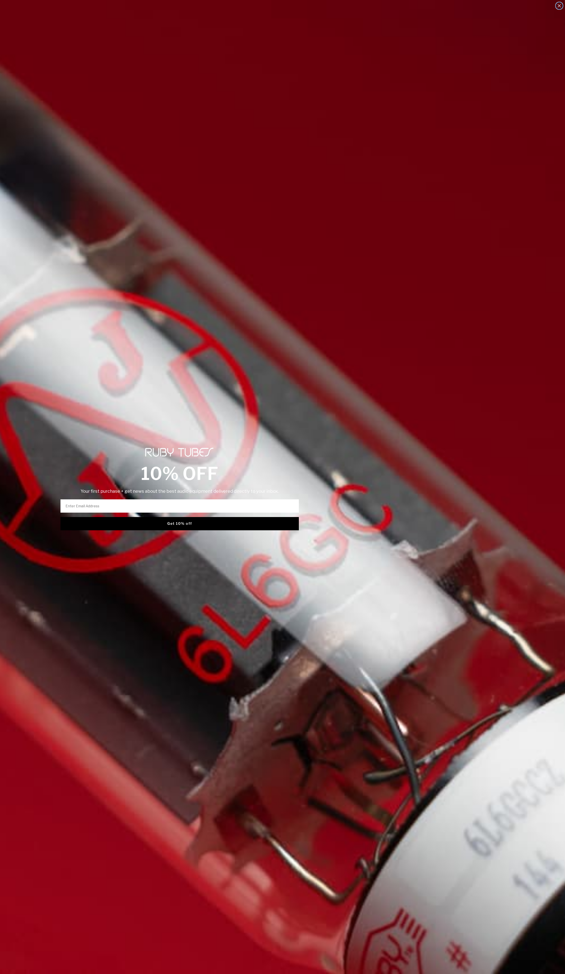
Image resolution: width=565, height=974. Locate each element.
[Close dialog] (559, 5)
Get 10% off (179, 523)
